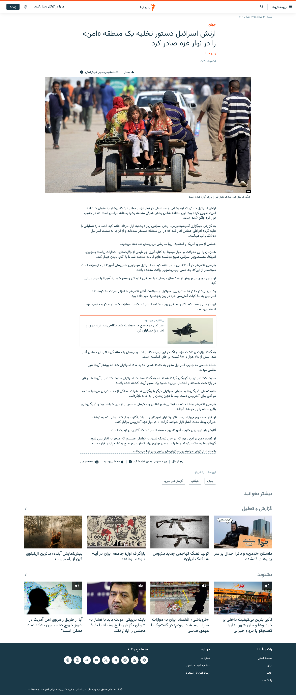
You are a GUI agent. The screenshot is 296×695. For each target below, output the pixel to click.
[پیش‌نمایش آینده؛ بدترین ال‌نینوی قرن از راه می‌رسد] (53, 532)
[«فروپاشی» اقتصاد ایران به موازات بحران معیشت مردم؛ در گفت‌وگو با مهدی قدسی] (179, 598)
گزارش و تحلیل (257, 509)
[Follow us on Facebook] (125, 660)
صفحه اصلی (265, 658)
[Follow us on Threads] (67, 660)
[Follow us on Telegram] (115, 660)
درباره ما (205, 658)
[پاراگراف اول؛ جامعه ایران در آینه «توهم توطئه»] (116, 532)
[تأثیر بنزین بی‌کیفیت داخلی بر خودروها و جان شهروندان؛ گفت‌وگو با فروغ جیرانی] (243, 598)
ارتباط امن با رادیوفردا (197, 673)
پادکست (267, 680)
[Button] (129, 72)
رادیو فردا (210, 53)
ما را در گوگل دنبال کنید (49, 6)
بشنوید (264, 575)
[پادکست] (26, 7)
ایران (269, 666)
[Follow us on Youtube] (96, 660)
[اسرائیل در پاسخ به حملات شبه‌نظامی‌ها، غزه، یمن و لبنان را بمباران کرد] (190, 331)
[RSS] (134, 660)
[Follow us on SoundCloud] (87, 660)
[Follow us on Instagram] (77, 660)
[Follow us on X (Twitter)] (106, 660)
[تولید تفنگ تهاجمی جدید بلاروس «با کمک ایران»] (179, 532)
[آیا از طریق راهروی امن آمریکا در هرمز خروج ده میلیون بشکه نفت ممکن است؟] (53, 598)
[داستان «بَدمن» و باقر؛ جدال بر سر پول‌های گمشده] (243, 532)
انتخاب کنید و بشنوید (197, 666)
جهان (212, 24)
